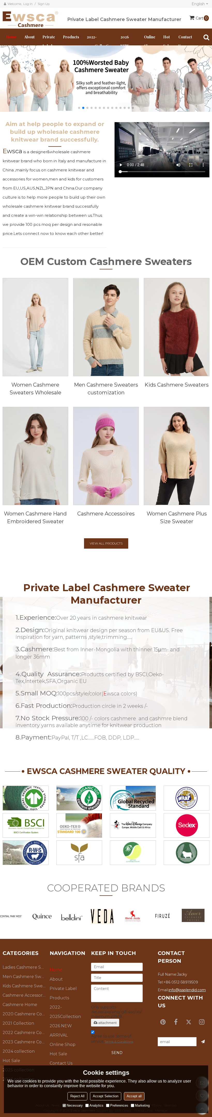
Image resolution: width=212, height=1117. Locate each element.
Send (117, 1052)
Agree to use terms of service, (112, 1039)
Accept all (134, 1096)
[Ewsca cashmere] (35, 18)
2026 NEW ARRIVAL (61, 1030)
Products (71, 36)
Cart (202, 18)
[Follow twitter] (188, 1021)
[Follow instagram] (201, 1021)
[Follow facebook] (175, 1021)
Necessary (75, 1105)
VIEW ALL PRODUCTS (106, 543)
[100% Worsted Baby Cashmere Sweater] (106, 78)
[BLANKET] (176, 456)
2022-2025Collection (100, 41)
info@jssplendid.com (187, 990)
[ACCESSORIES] (106, 456)
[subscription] (202, 1041)
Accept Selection (105, 1096)
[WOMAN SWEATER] (35, 327)
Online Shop (149, 41)
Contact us (185, 41)
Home (11, 36)
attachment (107, 1023)
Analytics (96, 1105)
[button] (79, 108)
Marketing (142, 1105)
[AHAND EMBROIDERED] (35, 456)
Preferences (119, 1105)
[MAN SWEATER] (106, 327)
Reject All (77, 1096)
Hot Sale (167, 41)
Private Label (48, 41)
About (29, 36)
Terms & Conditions (118, 1041)
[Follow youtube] (162, 1021)
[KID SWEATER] (176, 327)
